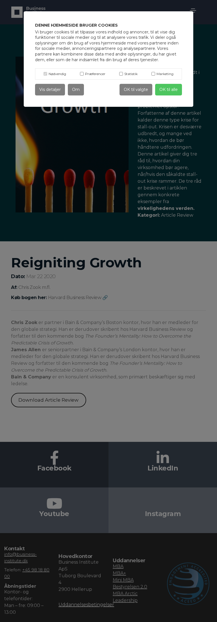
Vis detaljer (50, 89)
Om (76, 89)
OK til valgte (136, 89)
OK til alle (168, 89)
